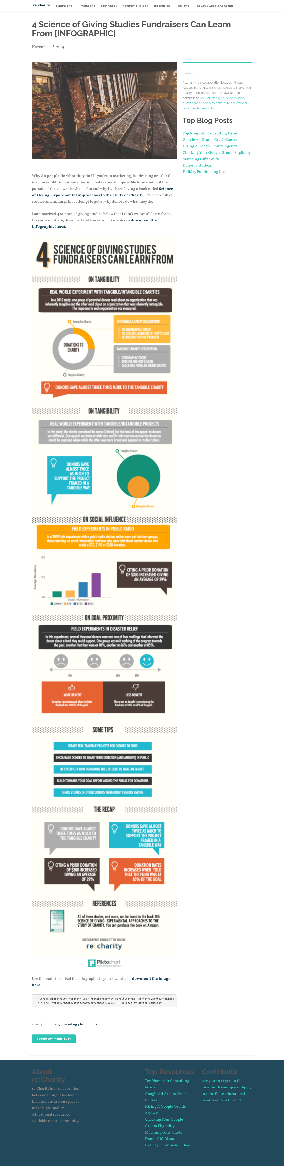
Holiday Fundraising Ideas (205, 172)
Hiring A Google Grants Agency (210, 146)
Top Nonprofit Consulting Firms (210, 133)
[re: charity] (41, 5)
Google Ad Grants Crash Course (210, 140)
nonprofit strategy (135, 5)
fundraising (64, 5)
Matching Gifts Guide (201, 159)
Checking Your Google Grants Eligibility (217, 153)
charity (37, 1024)
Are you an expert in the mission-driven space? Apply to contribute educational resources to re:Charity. (215, 103)
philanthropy (87, 1024)
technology (109, 5)
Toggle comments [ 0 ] (53, 1038)
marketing (88, 5)
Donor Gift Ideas (197, 165)
